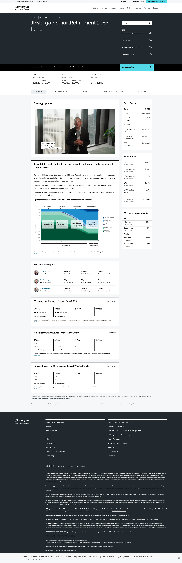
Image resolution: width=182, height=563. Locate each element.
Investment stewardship (116, 426)
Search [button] (165, 8)
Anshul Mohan (45, 288)
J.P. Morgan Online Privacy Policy (119, 435)
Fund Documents (52, 431)
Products (95, 8)
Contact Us (156, 8)
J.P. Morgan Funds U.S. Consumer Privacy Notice (124, 431)
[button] (179, 558)
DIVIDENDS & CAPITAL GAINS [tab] (114, 92)
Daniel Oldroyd (45, 271)
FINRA (113, 511)
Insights (121, 8)
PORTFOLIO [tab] (87, 92)
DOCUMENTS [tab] (142, 92)
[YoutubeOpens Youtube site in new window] (50, 466)
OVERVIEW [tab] (38, 92)
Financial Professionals (24, 1)
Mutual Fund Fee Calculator (55, 451)
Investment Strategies (108, 8)
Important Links (51, 447)
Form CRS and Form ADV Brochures (120, 422)
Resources (137, 8)
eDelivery (49, 426)
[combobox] (50, 17)
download (154, 502)
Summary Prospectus (130, 47)
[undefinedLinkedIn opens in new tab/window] (47, 466)
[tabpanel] (91, 248)
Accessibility (50, 456)
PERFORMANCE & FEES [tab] (63, 92)
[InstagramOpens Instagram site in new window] (54, 466)
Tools (129, 8)
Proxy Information (114, 439)
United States (41, 1)
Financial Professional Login (156, 1)
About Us (147, 8)
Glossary (49, 435)
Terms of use (112, 456)
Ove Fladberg (44, 280)
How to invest (50, 443)
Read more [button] (37, 253)
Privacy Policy (38, 559)
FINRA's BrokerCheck (120, 511)
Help (47, 439)
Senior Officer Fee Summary (117, 443)
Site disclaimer (113, 451)
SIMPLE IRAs (112, 447)
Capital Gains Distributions (55, 422)
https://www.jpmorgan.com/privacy (121, 542)
